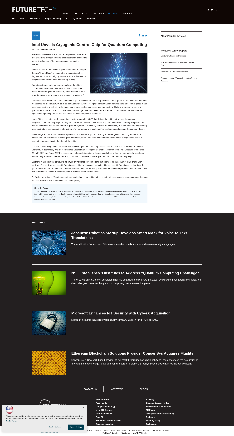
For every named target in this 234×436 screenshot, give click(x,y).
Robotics (91, 19)
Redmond (150, 417)
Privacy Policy (115, 430)
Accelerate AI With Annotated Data (174, 72)
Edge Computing (53, 19)
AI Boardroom (102, 399)
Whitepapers (81, 13)
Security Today (153, 420)
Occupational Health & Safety (160, 413)
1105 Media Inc (96, 430)
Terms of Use (140, 430)
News (36, 35)
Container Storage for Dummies (173, 56)
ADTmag (150, 399)
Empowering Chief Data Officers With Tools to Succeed (179, 79)
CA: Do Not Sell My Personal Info (159, 430)
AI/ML (22, 19)
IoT (67, 19)
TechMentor (151, 424)
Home (65, 13)
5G (13, 19)
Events (144, 389)
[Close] (83, 407)
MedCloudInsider (104, 413)
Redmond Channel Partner (108, 420)
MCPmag (150, 410)
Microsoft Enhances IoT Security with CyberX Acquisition (121, 313)
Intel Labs (36, 54)
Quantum (77, 19)
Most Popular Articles (173, 36)
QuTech (116, 146)
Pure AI (99, 417)
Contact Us (127, 13)
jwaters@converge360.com (44, 199)
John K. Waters (40, 191)
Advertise (117, 389)
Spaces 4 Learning (104, 424)
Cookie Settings (55, 427)
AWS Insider (102, 403)
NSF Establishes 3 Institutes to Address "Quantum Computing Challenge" (135, 273)
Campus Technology (105, 406)
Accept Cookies (76, 427)
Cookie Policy (126, 430)
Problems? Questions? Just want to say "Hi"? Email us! (125, 433)
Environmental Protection (158, 406)
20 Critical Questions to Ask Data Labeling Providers (177, 63)
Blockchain (35, 19)
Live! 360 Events (104, 410)
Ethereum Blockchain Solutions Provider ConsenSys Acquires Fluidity (132, 353)
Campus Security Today (157, 403)
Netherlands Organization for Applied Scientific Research (88, 150)
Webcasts (99, 13)
